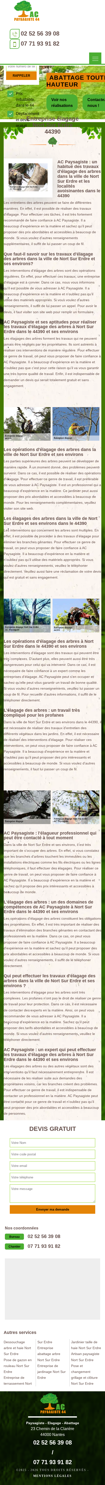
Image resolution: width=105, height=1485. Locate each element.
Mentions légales (52, 1476)
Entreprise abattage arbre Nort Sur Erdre (48, 1354)
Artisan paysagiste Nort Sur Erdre (85, 1357)
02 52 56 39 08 (40, 33)
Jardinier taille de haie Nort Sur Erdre (86, 1345)
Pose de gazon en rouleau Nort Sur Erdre (18, 1366)
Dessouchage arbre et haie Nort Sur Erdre (17, 1348)
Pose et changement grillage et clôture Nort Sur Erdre (84, 1374)
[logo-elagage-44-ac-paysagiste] (26, 12)
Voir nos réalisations (62, 103)
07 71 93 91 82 (40, 43)
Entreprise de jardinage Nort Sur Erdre (51, 1372)
